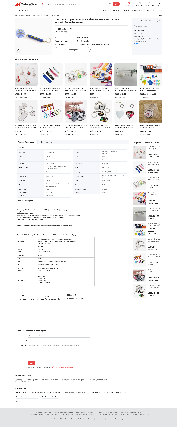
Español (47, 414)
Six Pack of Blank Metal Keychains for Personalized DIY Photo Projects (154, 240)
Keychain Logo (55, 392)
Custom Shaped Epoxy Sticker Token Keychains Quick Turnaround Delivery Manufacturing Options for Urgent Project (154, 179)
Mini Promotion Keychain (50, 397)
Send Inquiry (73, 50)
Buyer (115, 10)
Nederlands (92, 414)
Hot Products (38, 412)
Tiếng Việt (135, 414)
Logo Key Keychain (97, 392)
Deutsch (85, 414)
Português (54, 414)
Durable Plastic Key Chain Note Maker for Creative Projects (154, 225)
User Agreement (100, 419)
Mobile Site (133, 412)
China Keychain (69, 392)
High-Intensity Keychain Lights (97, 380)
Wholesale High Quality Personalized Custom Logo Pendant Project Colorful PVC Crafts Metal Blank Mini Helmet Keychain (154, 209)
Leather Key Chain (32, 380)
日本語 (111, 414)
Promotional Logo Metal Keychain (27, 397)
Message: (23, 345)
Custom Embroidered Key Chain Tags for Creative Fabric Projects (154, 163)
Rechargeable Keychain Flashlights (73, 380)
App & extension (137, 10)
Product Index (124, 412)
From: (25, 336)
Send (31, 363)
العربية (99, 414)
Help (125, 10)
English (41, 414)
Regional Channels (113, 412)
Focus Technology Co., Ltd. (75, 419)
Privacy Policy (119, 419)
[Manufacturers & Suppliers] (26, 4)
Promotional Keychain (39, 392)
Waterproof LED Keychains (23, 382)
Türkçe (128, 414)
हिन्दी (116, 414)
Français (61, 414)
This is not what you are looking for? (39, 367)
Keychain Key (82, 392)
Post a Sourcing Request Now (62, 367)
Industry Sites (101, 412)
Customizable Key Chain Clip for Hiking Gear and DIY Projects (154, 255)
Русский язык (70, 414)
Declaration (110, 419)
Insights (140, 412)
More (135, 44)
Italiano (78, 414)
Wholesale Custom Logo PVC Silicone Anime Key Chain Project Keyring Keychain (154, 194)
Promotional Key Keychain (115, 392)
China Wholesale (80, 412)
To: (26, 341)
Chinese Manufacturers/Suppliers (64, 412)
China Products (48, 412)
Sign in (160, 5)
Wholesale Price (91, 412)
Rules (161, 10)
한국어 (105, 414)
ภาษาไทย (122, 414)
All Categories (22, 10)
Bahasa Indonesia (145, 414)
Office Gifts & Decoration (50, 380)
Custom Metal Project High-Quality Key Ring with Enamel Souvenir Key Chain (154, 148)
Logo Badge (18, 380)
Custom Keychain (22, 392)
